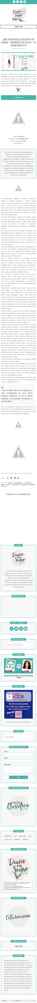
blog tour (8, 839)
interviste (17, 839)
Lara (15, 836)
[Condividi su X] (11, 478)
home (10, 483)
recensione (15, 485)
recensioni (24, 485)
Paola (8, 485)
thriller (25, 839)
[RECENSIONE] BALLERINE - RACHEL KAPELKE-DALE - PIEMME (18, 676)
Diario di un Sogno (10, 1000)
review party (22, 836)
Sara (30, 836)
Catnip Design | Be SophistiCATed (27, 1000)
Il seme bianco (18, 483)
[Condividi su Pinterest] (14, 478)
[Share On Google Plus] (18, 478)
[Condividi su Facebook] (7, 478)
